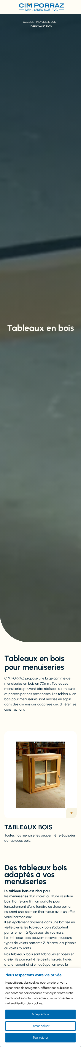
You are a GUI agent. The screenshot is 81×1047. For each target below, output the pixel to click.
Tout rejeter (40, 1037)
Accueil (28, 21)
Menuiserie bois (46, 21)
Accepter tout (41, 1014)
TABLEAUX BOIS (28, 827)
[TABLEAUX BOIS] (40, 774)
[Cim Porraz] (40, 7)
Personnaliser (40, 1026)
